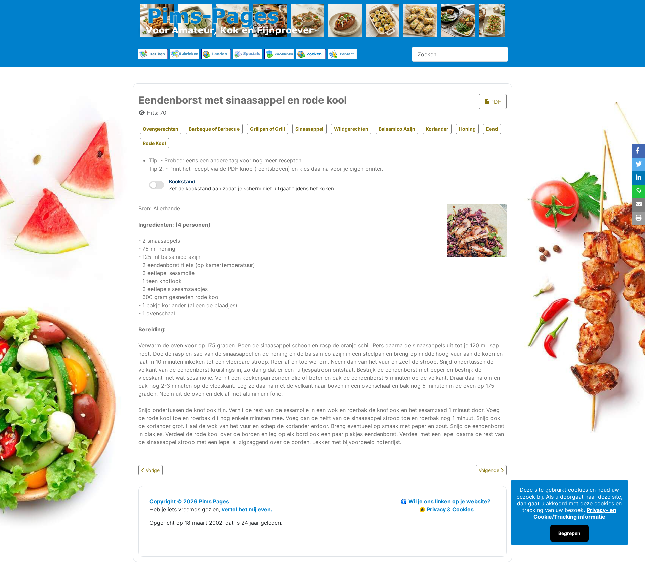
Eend (492, 129)
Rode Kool (154, 143)
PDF (495, 101)
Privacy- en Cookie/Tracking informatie (574, 513)
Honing (467, 129)
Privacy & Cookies (450, 509)
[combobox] (460, 54)
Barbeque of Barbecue (214, 129)
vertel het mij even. (247, 509)
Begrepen (569, 533)
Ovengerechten (160, 129)
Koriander (437, 129)
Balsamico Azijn (397, 129)
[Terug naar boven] (633, 550)
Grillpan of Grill (267, 129)
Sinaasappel (309, 129)
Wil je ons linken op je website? (449, 501)
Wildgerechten (351, 129)
